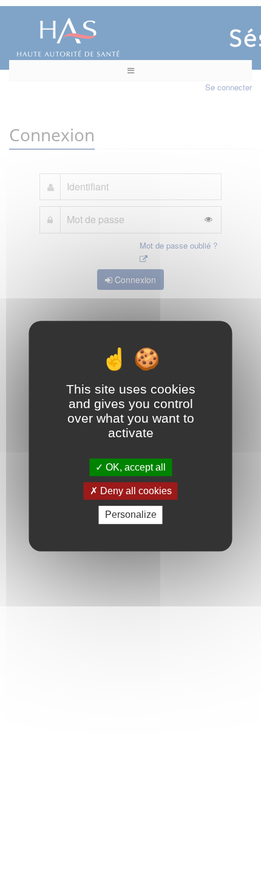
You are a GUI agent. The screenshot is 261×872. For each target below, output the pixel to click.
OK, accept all (134, 467)
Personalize (131, 515)
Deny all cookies (135, 491)
